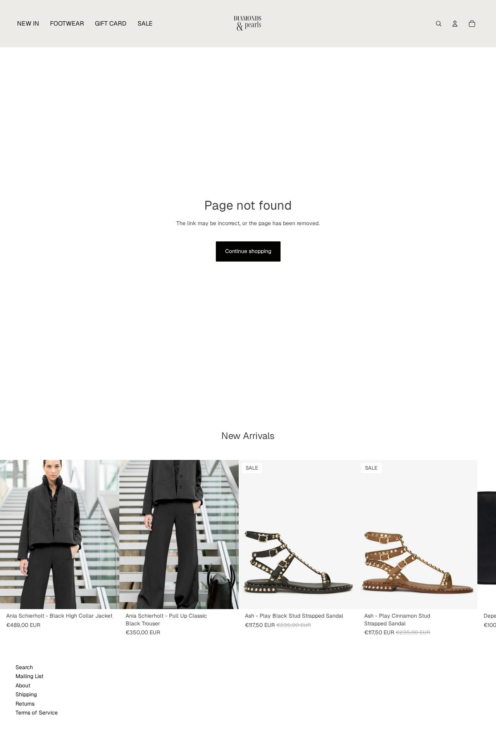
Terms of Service (37, 712)
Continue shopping (248, 251)
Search (24, 667)
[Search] (438, 23)
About (23, 685)
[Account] (454, 23)
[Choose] (107, 597)
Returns (25, 703)
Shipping (26, 694)
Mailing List (29, 676)
